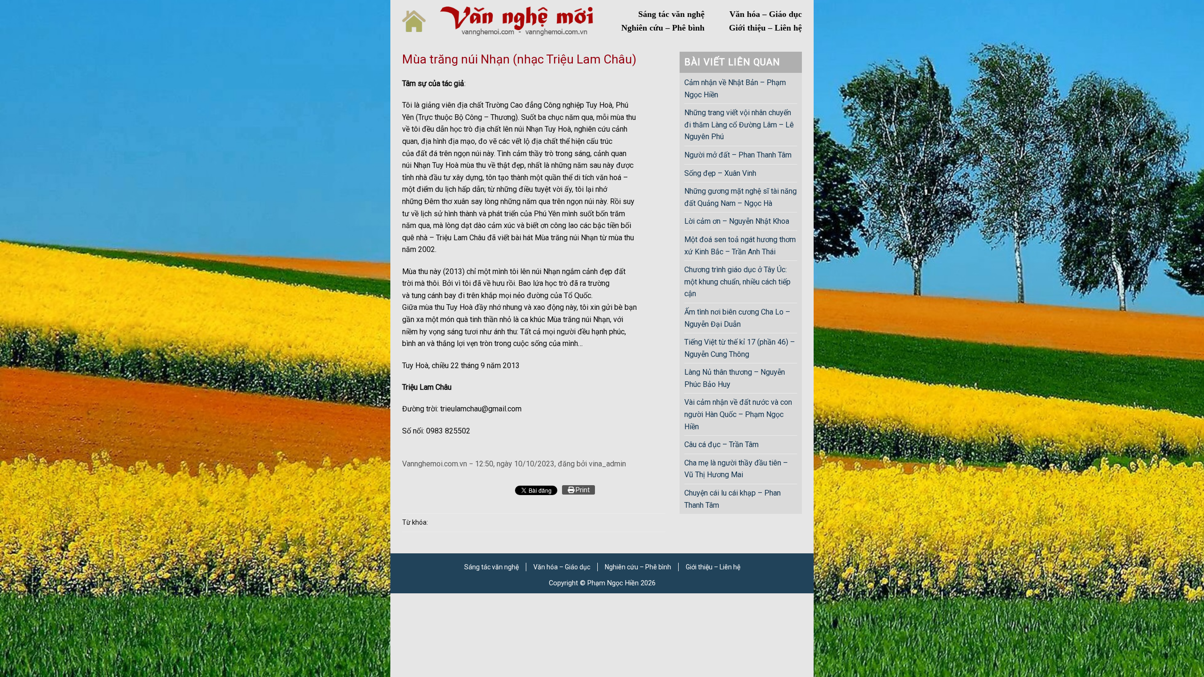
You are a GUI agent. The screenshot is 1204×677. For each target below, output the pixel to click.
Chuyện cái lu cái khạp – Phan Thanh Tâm (732, 499)
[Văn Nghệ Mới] (516, 21)
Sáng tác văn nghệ (671, 14)
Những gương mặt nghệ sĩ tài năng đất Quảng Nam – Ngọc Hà (740, 197)
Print (582, 490)
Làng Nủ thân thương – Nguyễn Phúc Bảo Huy (734, 378)
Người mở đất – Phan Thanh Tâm (738, 154)
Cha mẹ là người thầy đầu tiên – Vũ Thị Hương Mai (736, 469)
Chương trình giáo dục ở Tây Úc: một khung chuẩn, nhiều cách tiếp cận (737, 281)
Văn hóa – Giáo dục (765, 14)
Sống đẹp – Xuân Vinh (720, 173)
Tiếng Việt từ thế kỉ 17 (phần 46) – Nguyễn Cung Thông (739, 348)
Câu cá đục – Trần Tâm (721, 444)
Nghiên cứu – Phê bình (663, 27)
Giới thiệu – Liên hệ (765, 27)
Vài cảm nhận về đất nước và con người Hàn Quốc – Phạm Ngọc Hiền (738, 414)
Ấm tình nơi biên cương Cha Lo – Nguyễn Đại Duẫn (737, 318)
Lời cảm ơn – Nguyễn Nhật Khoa (736, 221)
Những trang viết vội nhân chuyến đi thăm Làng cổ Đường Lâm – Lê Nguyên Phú (739, 124)
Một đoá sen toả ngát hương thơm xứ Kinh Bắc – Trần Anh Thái (740, 245)
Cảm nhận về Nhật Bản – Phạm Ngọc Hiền (735, 88)
